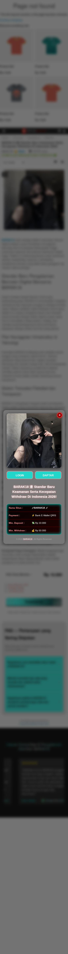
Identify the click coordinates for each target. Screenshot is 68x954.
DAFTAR (48, 475)
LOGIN (20, 475)
